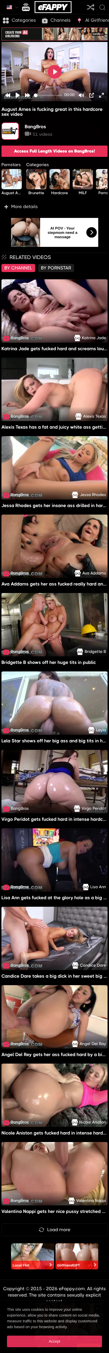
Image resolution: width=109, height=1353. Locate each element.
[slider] (48, 95)
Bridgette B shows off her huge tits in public (48, 662)
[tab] (18, 268)
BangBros (35, 126)
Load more (59, 1229)
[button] (54, 206)
